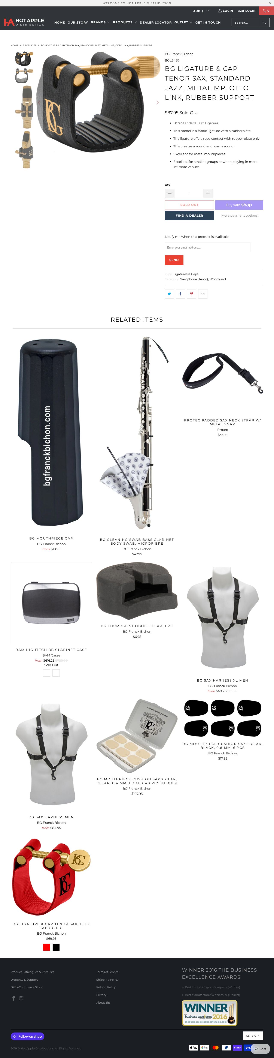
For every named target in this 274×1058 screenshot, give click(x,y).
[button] (100, 22)
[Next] (157, 102)
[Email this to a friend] (202, 294)
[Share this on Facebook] (180, 294)
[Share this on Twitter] (169, 294)
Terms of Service (107, 972)
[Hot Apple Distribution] (24, 23)
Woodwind (218, 279)
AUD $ (198, 11)
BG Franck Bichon (179, 54)
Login (228, 10)
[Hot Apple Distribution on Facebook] (14, 998)
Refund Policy (106, 987)
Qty (167, 184)
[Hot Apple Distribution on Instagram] (21, 998)
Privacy (101, 995)
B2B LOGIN (247, 10)
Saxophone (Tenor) (194, 279)
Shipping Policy (107, 979)
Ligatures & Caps (185, 274)
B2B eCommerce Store (26, 987)
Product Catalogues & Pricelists (32, 972)
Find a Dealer (189, 215)
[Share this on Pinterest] (191, 294)
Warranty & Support (24, 979)
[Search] (264, 22)
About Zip (103, 1002)
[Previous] (39, 102)
